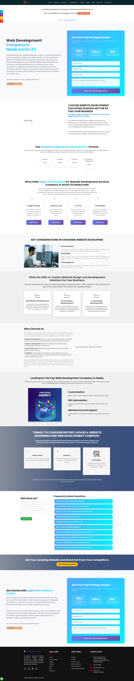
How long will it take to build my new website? (83, 501)
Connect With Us (75, 666)
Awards (88, 2)
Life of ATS (99, 2)
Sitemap (73, 659)
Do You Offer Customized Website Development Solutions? (83, 547)
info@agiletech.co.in (98, 668)
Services (63, 2)
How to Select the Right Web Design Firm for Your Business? (83, 532)
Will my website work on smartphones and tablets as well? (83, 537)
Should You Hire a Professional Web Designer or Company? (83, 511)
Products (51, 664)
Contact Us (108, 2)
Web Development (70, 20)
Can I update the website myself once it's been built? (83, 506)
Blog (93, 2)
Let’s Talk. (27, 519)
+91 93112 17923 (84, 13)
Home (50, 2)
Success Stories (53, 659)
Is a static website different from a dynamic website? (83, 542)
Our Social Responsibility (77, 668)
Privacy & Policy (75, 662)
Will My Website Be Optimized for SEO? (83, 517)
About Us (56, 2)
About (50, 657)
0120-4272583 (97, 665)
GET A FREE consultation (67, 564)
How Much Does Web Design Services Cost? (83, 522)
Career (82, 2)
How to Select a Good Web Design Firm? (83, 527)
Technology (73, 2)
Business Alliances (76, 664)
